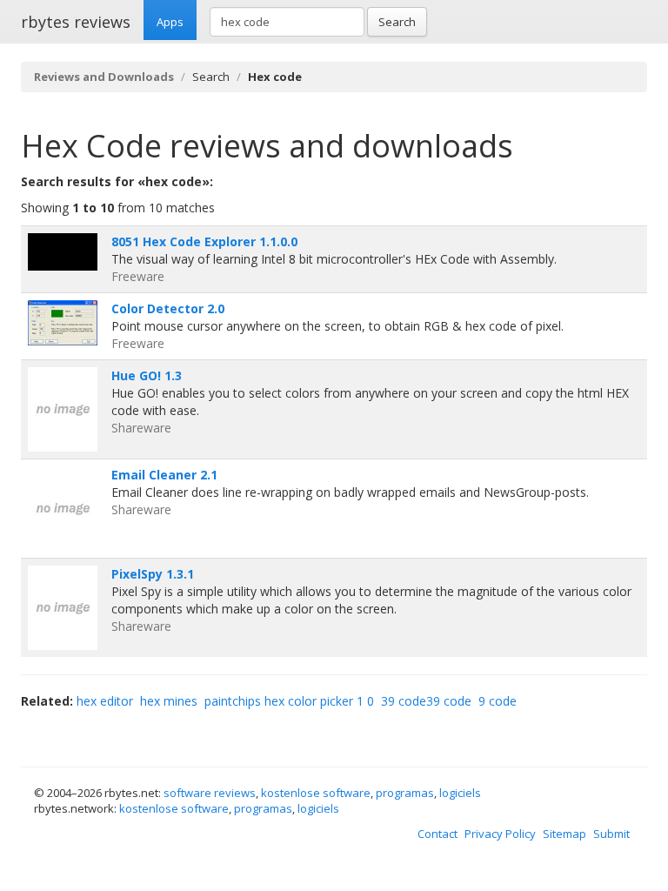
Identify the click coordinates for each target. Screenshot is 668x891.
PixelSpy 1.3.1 (152, 574)
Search (397, 22)
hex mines (168, 701)
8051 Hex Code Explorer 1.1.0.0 (204, 241)
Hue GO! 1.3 (146, 375)
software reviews (210, 793)
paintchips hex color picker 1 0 (289, 701)
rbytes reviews (75, 21)
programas (405, 793)
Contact (438, 833)
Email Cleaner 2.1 (164, 474)
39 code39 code (426, 701)
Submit (611, 833)
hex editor (105, 701)
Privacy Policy (500, 833)
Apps (170, 22)
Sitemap (564, 833)
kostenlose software (316, 793)
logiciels (460, 793)
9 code (497, 701)
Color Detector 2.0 (167, 308)
